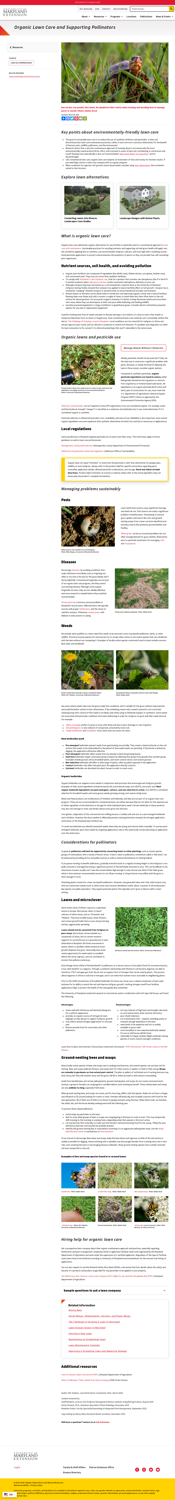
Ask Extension (120, 9)
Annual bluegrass (73, 727)
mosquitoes (130, 543)
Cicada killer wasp (104, 1191)
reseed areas (94, 612)
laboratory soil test (98, 282)
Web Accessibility (21, 1485)
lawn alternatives (142, 165)
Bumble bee (66, 1191)
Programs (115, 16)
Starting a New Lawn (80, 1333)
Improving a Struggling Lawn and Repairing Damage (98, 1351)
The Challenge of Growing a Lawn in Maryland (88, 321)
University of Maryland (87, 2)
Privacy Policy (36, 1485)
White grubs (126, 533)
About (85, 16)
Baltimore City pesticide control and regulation (82, 451)
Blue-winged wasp (141, 1191)
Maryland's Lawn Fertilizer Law (93, 279)
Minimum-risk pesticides (72, 405)
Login (17, 1467)
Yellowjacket (139, 1225)
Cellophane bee (67, 1225)
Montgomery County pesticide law (77, 445)
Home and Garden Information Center (24, 76)
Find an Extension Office (101, 1467)
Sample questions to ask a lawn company (92, 1290)
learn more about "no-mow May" (134, 153)
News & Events (163, 16)
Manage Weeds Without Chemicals (143, 347)
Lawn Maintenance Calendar (84, 1345)
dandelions (91, 730)
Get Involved (86, 9)
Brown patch (67, 602)
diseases (76, 570)
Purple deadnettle (74, 730)
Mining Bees (75, 1310)
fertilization (84, 609)
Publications (146, 16)
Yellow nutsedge (73, 724)
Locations (131, 16)
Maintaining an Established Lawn (87, 1339)
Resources (99, 16)
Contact (106, 9)
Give (97, 9)
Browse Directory (72, 1472)
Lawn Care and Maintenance (21, 63)
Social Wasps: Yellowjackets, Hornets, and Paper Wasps (100, 1316)
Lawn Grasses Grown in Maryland (87, 1327)
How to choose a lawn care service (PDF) (80, 1374)
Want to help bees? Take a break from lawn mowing (85, 1380)
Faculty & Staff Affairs (74, 1467)
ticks (162, 540)
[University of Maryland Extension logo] (15, 12)
